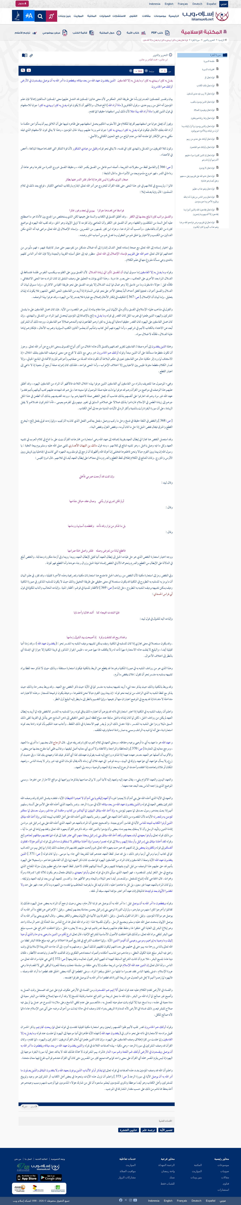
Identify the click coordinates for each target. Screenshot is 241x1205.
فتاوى (226, 1183)
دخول (21, 3)
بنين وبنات (64, 16)
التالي (25, 1107)
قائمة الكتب (80, 32)
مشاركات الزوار (127, 1177)
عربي (224, 4)
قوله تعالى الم (209, 77)
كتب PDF (157, 32)
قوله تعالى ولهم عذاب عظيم (203, 189)
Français (183, 4)
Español (211, 4)
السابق (33, 1107)
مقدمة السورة (209, 61)
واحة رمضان (168, 1171)
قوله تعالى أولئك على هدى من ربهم (200, 139)
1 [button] (165, 70)
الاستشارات (119, 16)
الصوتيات (105, 16)
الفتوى (133, 16)
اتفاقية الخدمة (41, 1159)
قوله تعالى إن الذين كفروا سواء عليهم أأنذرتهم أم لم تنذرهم (201, 158)
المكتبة (91, 16)
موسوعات (160, 16)
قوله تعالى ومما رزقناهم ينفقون (202, 118)
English (169, 4)
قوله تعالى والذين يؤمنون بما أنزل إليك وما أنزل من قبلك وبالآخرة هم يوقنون (200, 129)
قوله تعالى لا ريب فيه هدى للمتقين (200, 94)
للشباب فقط (168, 1183)
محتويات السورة (208, 69)
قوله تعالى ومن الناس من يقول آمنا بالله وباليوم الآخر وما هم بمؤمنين (201, 199)
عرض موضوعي (51, 32)
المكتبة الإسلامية (202, 32)
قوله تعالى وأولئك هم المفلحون (202, 147)
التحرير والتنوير (209, 40)
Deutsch (197, 4)
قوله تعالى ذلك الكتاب (205, 85)
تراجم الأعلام (22, 32)
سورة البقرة (195, 40)
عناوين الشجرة (128, 1129)
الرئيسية (174, 16)
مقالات (146, 16)
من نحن (17, 1159)
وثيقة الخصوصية (58, 1159)
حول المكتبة (107, 32)
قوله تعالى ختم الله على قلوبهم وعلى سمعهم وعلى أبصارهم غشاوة (199, 178)
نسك (172, 1177)
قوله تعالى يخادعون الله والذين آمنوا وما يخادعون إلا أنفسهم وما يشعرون (201, 212)
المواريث (78, 16)
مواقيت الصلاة (128, 1171)
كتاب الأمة (133, 32)
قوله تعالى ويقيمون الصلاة (204, 110)
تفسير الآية (166, 1129)
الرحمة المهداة (166, 1165)
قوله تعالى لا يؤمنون (206, 168)
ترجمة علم (148, 1129)
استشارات (223, 1189)
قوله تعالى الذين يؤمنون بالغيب (202, 102)
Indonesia (154, 4)
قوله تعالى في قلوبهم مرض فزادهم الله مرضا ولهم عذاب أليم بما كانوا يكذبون (199, 225)
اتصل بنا (28, 1159)
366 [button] (140, 71)
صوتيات (224, 1171)
